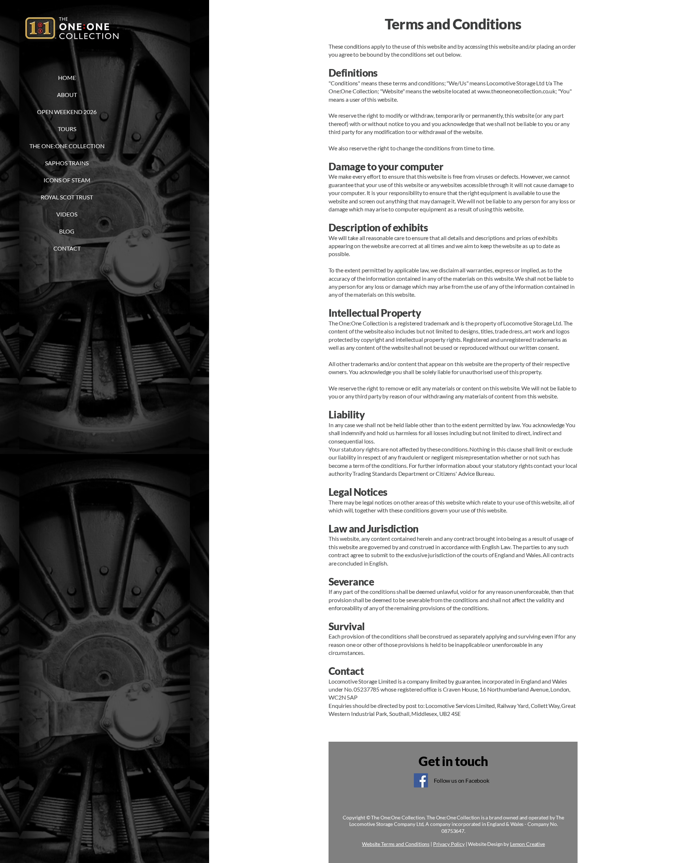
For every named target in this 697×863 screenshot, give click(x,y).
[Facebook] (421, 780)
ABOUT (67, 94)
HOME (67, 77)
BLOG (66, 231)
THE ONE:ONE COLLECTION (67, 145)
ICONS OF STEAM (67, 180)
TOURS (67, 128)
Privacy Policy (449, 844)
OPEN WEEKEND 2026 (67, 111)
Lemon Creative (527, 844)
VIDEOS (66, 214)
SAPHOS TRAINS (67, 162)
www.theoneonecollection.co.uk (516, 91)
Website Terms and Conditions (395, 844)
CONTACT (67, 248)
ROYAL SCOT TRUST (67, 197)
